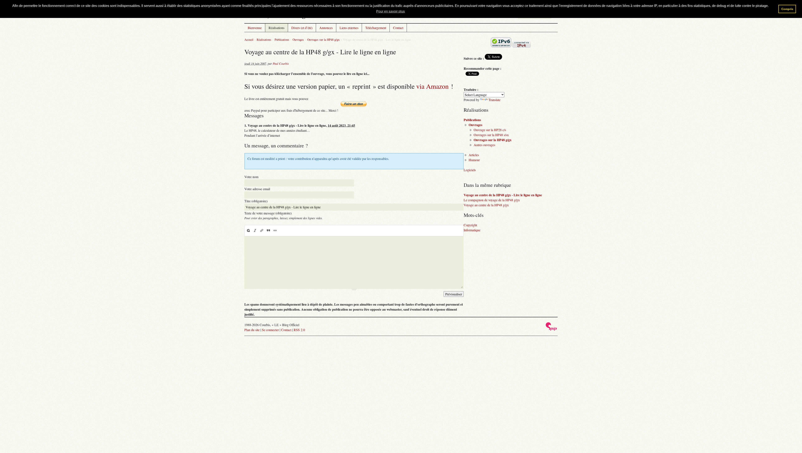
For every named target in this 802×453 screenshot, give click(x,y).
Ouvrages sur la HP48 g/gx (323, 40)
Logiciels (470, 170)
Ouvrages (298, 40)
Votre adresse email (257, 189)
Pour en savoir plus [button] (390, 11)
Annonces (326, 27)
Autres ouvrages (484, 145)
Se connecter (270, 330)
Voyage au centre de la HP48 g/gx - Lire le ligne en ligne (503, 194)
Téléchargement (375, 27)
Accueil (248, 40)
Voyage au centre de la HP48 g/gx (486, 205)
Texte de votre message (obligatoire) (268, 213)
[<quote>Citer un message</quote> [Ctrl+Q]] (268, 230)
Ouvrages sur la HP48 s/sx (491, 135)
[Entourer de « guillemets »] (275, 230)
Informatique (472, 230)
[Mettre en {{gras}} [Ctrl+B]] (248, 230)
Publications (282, 40)
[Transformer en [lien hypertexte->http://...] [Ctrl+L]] (261, 230)
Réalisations (276, 27)
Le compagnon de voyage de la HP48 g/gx (492, 200)
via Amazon (432, 86)
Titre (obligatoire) (256, 201)
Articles (474, 155)
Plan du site (252, 330)
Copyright (470, 225)
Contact (398, 27)
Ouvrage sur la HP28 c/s (490, 130)
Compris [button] (787, 9)
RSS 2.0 (299, 330)
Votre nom (251, 177)
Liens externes (349, 27)
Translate (494, 99)
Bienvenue (255, 27)
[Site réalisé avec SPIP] (551, 330)
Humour (474, 160)
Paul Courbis (281, 64)
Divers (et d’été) (301, 27)
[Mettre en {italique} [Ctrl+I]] (255, 230)
